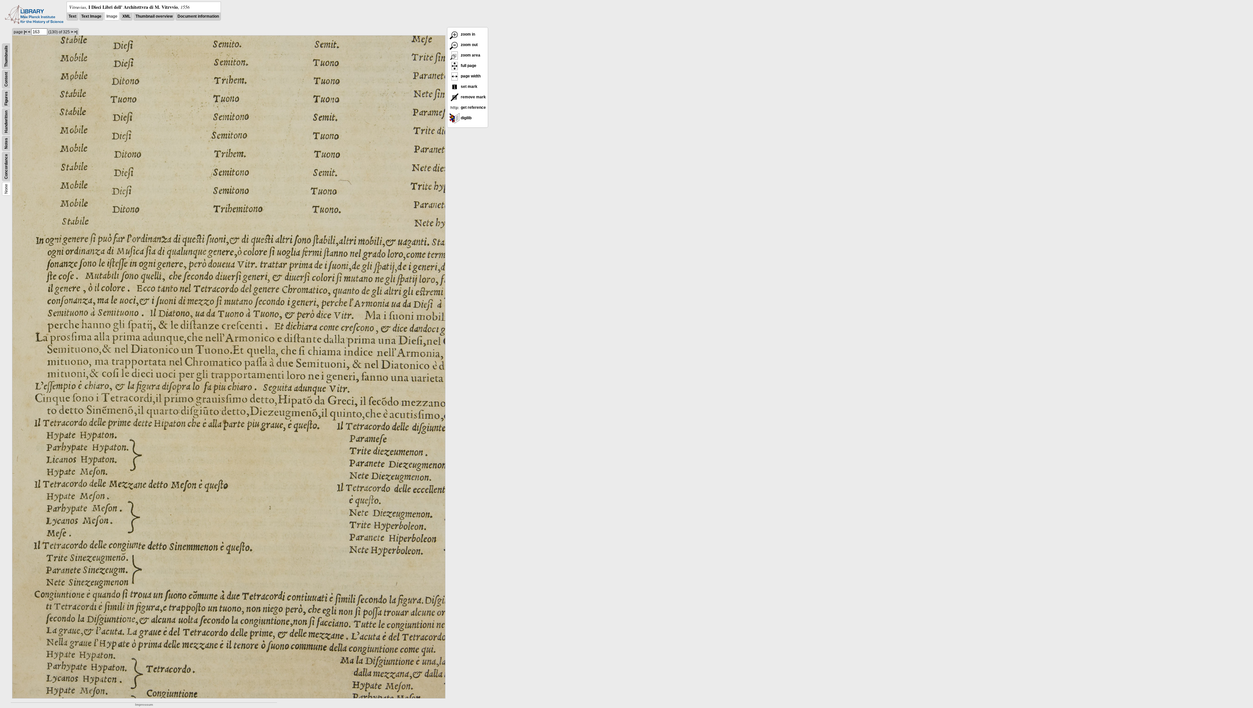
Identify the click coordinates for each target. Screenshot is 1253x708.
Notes (6, 143)
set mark (468, 86)
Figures (6, 98)
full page (468, 65)
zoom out (469, 44)
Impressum (144, 704)
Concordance (6, 166)
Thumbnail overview (154, 16)
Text (72, 16)
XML (126, 16)
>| (75, 32)
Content (6, 79)
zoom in (467, 34)
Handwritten (6, 121)
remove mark (473, 97)
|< (25, 32)
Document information (198, 16)
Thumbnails (6, 56)
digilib (466, 118)
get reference (473, 107)
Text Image (91, 16)
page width (470, 76)
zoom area (470, 55)
